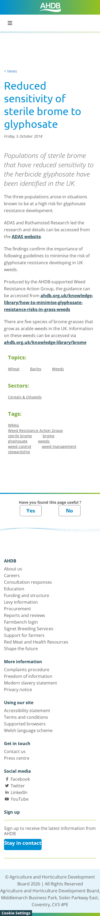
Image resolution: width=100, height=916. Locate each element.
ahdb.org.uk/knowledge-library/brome (45, 342)
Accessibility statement (27, 710)
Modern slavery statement (30, 683)
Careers (12, 575)
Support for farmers (24, 635)
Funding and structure (26, 595)
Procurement (17, 609)
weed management (59, 446)
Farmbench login (21, 622)
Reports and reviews (24, 615)
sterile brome (20, 435)
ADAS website (26, 236)
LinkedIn (19, 792)
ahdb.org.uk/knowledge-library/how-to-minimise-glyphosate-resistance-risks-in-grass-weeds (48, 302)
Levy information (21, 602)
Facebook (20, 779)
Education (14, 589)
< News (10, 71)
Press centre (16, 758)
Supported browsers (25, 724)
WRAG (13, 425)
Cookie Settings (16, 912)
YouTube (20, 799)
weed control (19, 446)
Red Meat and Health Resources (36, 642)
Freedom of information (28, 676)
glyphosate (17, 441)
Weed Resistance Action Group (35, 430)
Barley (35, 368)
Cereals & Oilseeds (25, 397)
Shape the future (21, 649)
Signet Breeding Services (28, 629)
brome (48, 435)
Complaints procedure (26, 670)
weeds (44, 441)
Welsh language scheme (28, 730)
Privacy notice (18, 689)
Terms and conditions (26, 717)
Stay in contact (22, 842)
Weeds (58, 368)
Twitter (18, 786)
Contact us (15, 751)
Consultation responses (28, 582)
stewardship (19, 451)
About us (13, 569)
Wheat (13, 368)
